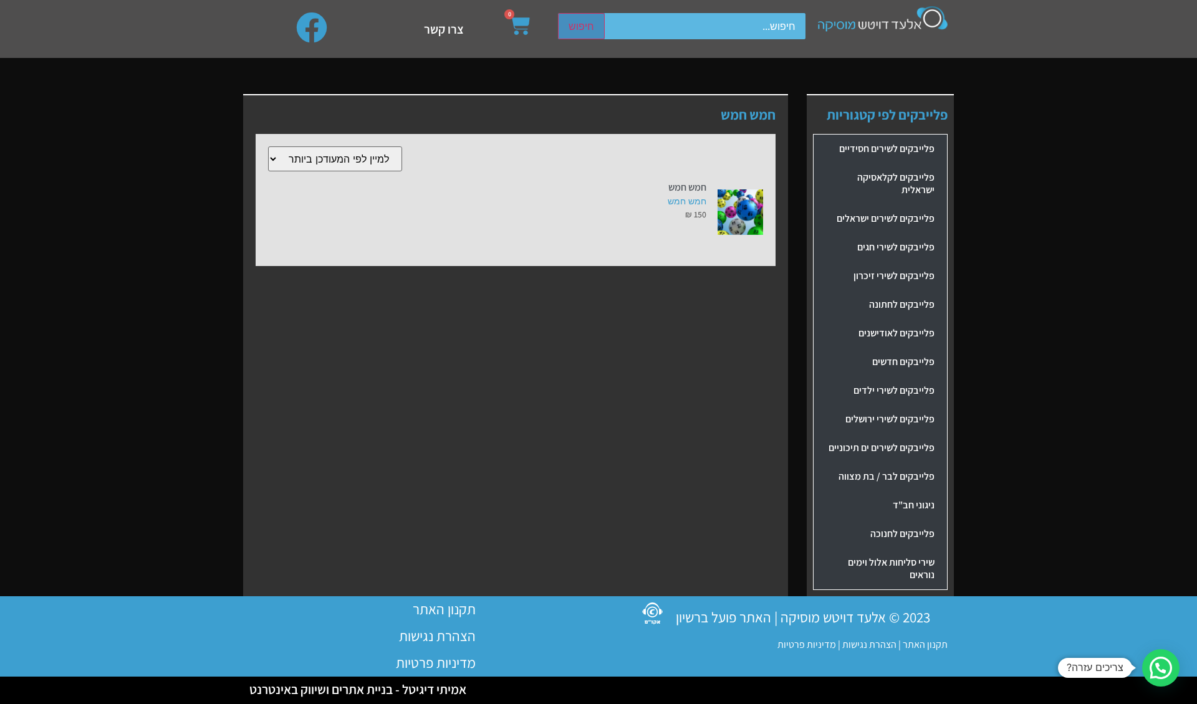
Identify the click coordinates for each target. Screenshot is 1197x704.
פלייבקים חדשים (903, 361)
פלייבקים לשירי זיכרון (894, 275)
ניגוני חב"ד (914, 504)
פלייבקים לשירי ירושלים (890, 419)
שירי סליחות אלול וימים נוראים (891, 568)
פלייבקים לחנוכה (902, 533)
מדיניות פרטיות (806, 644)
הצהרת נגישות (868, 644)
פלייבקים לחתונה (902, 304)
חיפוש (581, 26)
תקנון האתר (925, 644)
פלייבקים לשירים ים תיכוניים (882, 447)
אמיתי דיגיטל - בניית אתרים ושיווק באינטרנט (357, 689)
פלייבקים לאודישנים (896, 333)
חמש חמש (687, 201)
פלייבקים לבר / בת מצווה (887, 476)
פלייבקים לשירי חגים (896, 247)
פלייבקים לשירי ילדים (894, 390)
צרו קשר (444, 29)
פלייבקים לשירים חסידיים (887, 148)
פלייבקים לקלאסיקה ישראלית (896, 183)
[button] (1161, 668)
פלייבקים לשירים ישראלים (886, 218)
